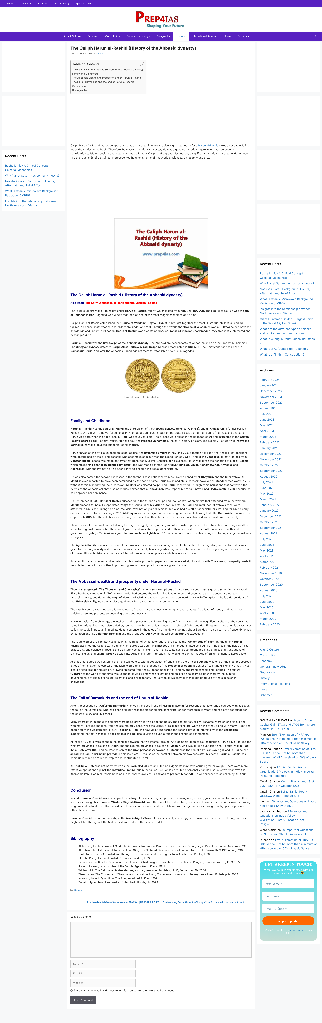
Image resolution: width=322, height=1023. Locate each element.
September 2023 (271, 402)
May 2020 (267, 607)
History (181, 36)
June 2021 (267, 544)
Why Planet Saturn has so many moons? (32, 175)
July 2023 (266, 414)
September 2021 (271, 527)
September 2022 (271, 471)
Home (10, 3)
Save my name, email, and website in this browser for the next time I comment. (124, 990)
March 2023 (268, 436)
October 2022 (269, 465)
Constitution (112, 36)
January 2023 (269, 448)
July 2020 (266, 596)
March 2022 (268, 499)
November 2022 (271, 459)
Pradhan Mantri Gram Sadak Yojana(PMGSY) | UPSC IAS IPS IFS (123, 902)
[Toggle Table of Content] (139, 65)
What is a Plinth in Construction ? (282, 354)
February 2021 (269, 567)
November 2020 (271, 573)
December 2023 (271, 391)
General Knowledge (138, 36)
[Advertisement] (161, 120)
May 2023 (267, 425)
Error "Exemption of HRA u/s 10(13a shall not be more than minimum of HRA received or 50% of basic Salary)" (288, 739)
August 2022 (268, 476)
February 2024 (270, 379)
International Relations (205, 36)
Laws (228, 36)
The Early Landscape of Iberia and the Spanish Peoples (121, 302)
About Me (43, 3)
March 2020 (268, 618)
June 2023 (267, 419)
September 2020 (271, 584)
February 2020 (270, 624)
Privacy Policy (62, 3)
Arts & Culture (72, 36)
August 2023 (268, 408)
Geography (163, 36)
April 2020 (267, 613)
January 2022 (269, 510)
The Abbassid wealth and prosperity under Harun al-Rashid (107, 77)
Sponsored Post (84, 3)
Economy (243, 36)
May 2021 (266, 550)
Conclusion (79, 86)
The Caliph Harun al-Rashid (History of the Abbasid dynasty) (107, 69)
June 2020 (267, 601)
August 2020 (268, 590)
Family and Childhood (85, 73)
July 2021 (266, 539)
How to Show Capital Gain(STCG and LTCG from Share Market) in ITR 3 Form (287, 725)
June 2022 (267, 488)
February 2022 (270, 505)
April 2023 (267, 431)
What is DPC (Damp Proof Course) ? (284, 348)
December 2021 (270, 516)
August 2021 (268, 533)
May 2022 (266, 493)
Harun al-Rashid (208, 145)
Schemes (93, 36)
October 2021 (269, 522)
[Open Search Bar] (314, 36)
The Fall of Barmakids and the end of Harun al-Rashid (103, 81)
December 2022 (271, 453)
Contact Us (25, 3)
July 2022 (266, 482)
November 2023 (271, 397)
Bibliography (80, 90)
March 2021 (268, 562)
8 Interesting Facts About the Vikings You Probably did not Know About (203, 902)
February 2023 (270, 442)
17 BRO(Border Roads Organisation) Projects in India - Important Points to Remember (288, 771)
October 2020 (269, 579)
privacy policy (296, 930)
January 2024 (269, 385)
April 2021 (266, 556)
